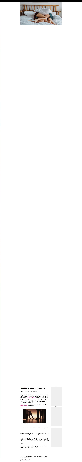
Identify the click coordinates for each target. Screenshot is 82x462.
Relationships (25, 460)
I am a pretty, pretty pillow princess (31, 397)
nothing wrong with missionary (43, 403)
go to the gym (44, 395)
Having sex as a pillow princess (24, 403)
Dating (23, 460)
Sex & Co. (28, 460)
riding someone (37, 395)
